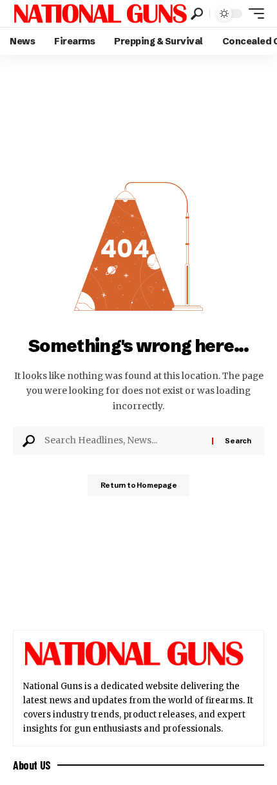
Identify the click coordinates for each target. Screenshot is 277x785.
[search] (196, 14)
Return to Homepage (138, 485)
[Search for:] (123, 441)
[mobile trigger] (253, 13)
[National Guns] (100, 13)
